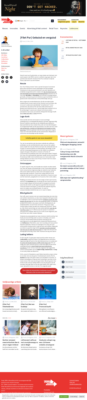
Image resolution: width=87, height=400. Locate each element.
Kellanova (4, 61)
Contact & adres (74, 380)
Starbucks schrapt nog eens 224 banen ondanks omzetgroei (47, 342)
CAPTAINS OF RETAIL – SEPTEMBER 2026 (76, 41)
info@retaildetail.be (75, 384)
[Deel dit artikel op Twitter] (11, 77)
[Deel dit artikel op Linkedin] (2, 81)
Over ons (72, 382)
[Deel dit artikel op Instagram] (7, 77)
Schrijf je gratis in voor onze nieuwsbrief (39, 138)
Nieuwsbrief (62, 20)
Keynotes (63, 28)
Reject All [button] (82, 396)
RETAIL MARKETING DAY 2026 (74, 47)
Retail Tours (53, 28)
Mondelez (4, 63)
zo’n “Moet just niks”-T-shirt (28, 113)
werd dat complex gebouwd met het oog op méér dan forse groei (37, 228)
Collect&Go (4, 59)
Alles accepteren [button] (64, 396)
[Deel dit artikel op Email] (7, 81)
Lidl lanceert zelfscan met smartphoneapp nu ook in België (29, 342)
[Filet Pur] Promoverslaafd (45, 305)
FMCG (3, 70)
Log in (74, 22)
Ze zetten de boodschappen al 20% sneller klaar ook (35, 243)
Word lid (81, 22)
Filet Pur (4, 68)
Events (22, 28)
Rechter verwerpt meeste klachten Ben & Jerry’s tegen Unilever (11, 342)
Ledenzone (75, 20)
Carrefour (4, 57)
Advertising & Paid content (37, 28)
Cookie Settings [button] (73, 396)
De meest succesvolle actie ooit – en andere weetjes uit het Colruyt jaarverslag (72, 168)
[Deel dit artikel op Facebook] (2, 77)
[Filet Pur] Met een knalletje (27, 305)
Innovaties (14, 28)
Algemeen (64, 139)
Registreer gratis (64, 22)
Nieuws (5, 28)
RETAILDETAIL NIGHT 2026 (73, 55)
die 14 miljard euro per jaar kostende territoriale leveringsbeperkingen (38, 92)
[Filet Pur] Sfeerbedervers (8, 305)
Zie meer (51, 318)
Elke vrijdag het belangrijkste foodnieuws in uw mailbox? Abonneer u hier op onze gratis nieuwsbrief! (39, 271)
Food (23, 41)
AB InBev (4, 55)
